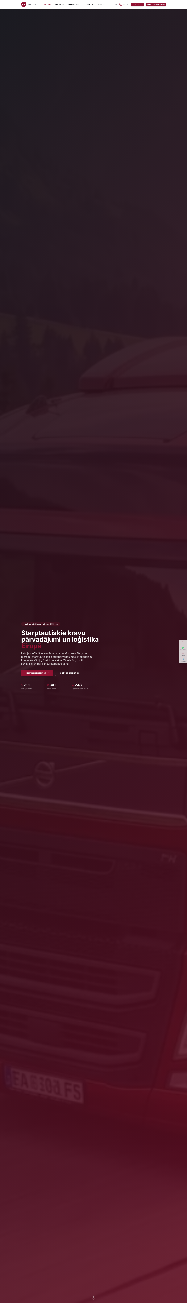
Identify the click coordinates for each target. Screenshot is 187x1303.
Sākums (47, 4)
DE (127, 4)
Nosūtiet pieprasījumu (156, 4)
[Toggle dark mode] (116, 4)
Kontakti (102, 4)
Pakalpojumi (74, 4)
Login (137, 4)
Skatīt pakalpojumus (69, 673)
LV (121, 4)
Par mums (59, 4)
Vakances (90, 4)
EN (124, 4)
